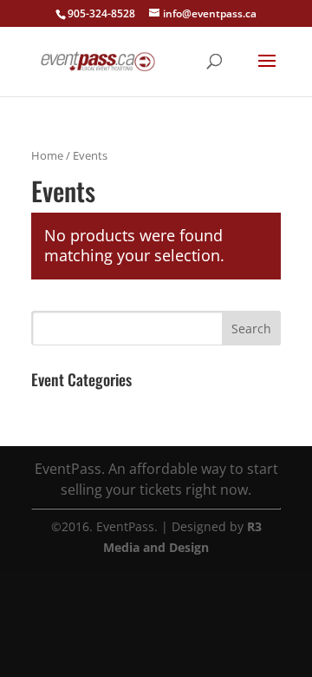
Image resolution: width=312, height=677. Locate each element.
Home (47, 155)
